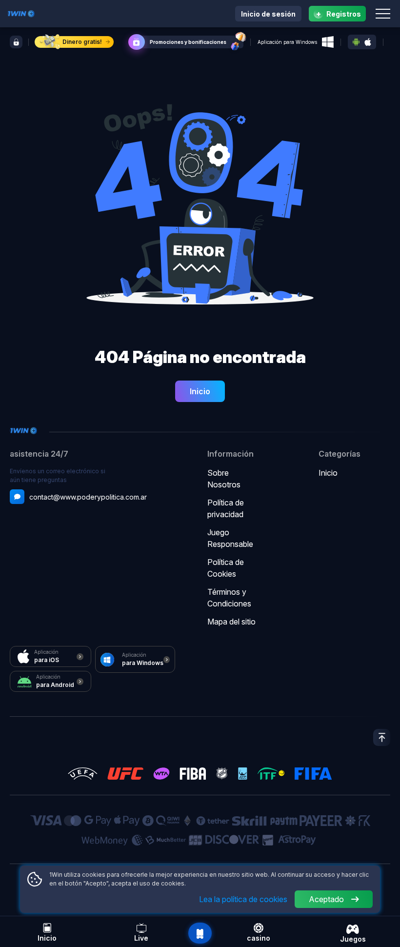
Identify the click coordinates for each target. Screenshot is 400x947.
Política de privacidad (225, 508)
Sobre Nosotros (223, 478)
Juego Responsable (230, 538)
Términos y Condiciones (229, 597)
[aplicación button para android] (356, 42)
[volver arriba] (381, 737)
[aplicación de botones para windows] (328, 42)
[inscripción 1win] (16, 42)
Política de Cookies (225, 568)
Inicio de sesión (268, 14)
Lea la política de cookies (243, 899)
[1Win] (21, 12)
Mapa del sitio (231, 621)
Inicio (200, 391)
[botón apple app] (367, 42)
